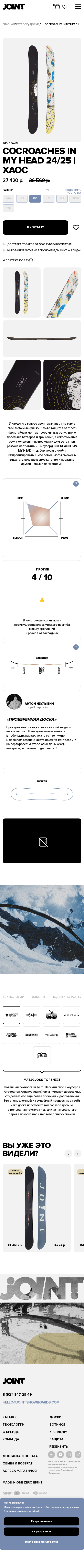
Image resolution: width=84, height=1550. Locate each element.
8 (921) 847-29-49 (17, 1394)
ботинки (57, 1425)
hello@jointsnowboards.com (31, 1402)
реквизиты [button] (59, 1447)
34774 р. (59, 1245)
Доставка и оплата (20, 1456)
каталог (22, 24)
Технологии (13, 1425)
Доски (55, 1417)
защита (56, 1439)
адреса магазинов (20, 1471)
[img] (37, 1208)
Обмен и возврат (18, 1463)
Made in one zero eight (23, 1483)
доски (34, 24)
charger (15, 1245)
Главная (9, 24)
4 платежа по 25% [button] (16, 260)
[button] (31, 260)
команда (11, 1439)
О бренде (11, 1432)
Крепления (59, 1432)
